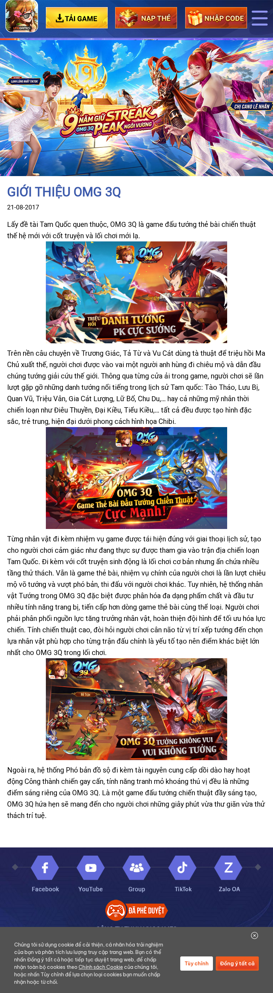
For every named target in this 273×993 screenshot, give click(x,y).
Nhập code (216, 17)
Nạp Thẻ (146, 17)
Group (136, 875)
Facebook (45, 875)
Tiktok (182, 875)
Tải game (77, 17)
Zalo (228, 875)
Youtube (90, 875)
